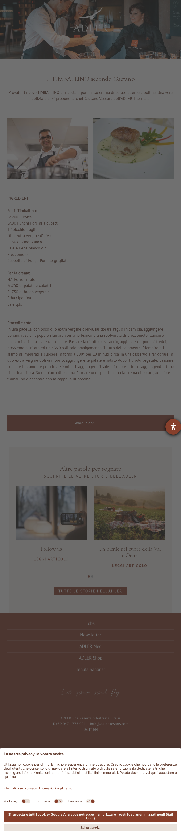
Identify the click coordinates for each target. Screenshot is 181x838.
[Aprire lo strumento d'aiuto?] (173, 427)
